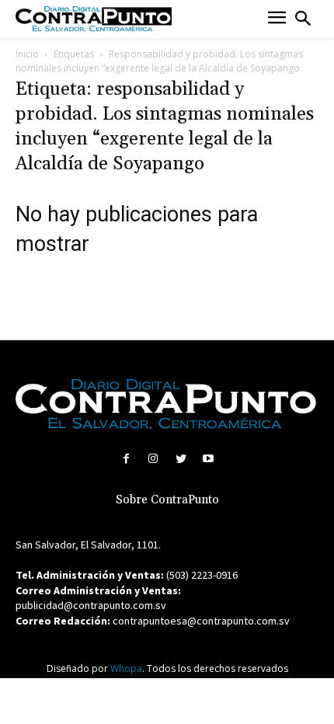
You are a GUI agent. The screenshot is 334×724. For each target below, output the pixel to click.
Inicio (27, 54)
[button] (303, 18)
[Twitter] (180, 458)
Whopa (126, 668)
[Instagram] (153, 458)
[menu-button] (277, 19)
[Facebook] (126, 458)
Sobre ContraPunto (167, 500)
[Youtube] (207, 458)
